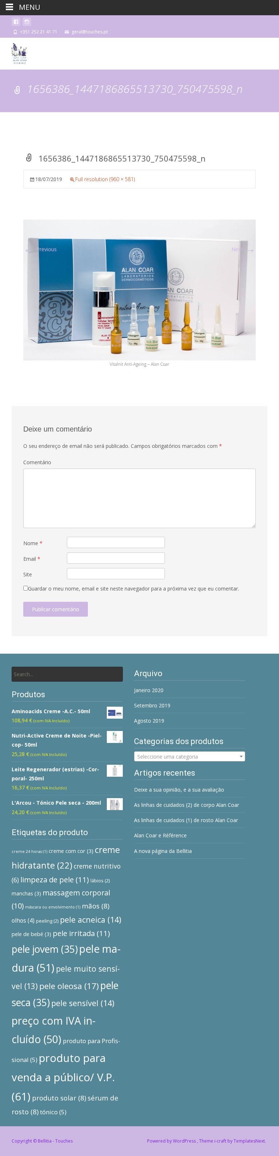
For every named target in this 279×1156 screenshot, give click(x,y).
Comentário (37, 462)
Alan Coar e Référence (160, 835)
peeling (47, 921)
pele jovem (45, 949)
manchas (26, 893)
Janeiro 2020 (148, 690)
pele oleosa (69, 986)
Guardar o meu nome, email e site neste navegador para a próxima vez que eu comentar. (133, 588)
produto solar (59, 1098)
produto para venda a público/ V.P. (63, 1077)
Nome (33, 543)
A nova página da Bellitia (163, 850)
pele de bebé (31, 934)
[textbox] (189, 757)
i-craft (220, 1141)
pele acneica (90, 919)
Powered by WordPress (172, 1141)
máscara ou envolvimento (52, 907)
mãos (95, 906)
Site (27, 574)
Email (31, 558)
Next (243, 249)
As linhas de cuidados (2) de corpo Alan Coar (186, 804)
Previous (40, 249)
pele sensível (82, 1003)
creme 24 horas (29, 851)
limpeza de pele (54, 879)
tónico (53, 1112)
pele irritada (81, 933)
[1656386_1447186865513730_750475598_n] (139, 289)
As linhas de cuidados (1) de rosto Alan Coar (186, 820)
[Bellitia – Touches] (14, 52)
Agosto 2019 (149, 720)
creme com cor (71, 850)
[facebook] (16, 23)
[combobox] (189, 756)
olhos (23, 920)
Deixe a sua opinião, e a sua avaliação (179, 789)
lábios (100, 880)
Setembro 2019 (152, 705)
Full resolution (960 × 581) (105, 179)
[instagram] (27, 23)
